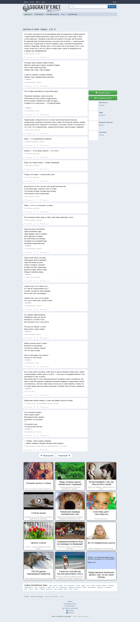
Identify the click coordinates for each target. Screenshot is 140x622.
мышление (111, 585)
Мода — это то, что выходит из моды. (38, 205)
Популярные (39, 14)
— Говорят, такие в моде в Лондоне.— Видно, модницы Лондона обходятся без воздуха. (44, 442)
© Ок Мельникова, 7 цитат (32, 111)
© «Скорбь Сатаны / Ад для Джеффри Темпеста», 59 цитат (41, 403)
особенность (42, 587)
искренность (71, 585)
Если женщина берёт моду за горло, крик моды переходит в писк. (49, 217)
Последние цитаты (70, 606)
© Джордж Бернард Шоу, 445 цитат (34, 142)
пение (49, 587)
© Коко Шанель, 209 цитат (32, 153)
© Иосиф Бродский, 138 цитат (33, 82)
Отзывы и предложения (71, 608)
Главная (26, 596)
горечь (55, 585)
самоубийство (92, 587)
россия (84, 587)
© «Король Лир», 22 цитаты (32, 277)
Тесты (43, 2)
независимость (28, 587)
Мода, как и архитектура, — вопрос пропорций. (42, 162)
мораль (104, 585)
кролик (78, 585)
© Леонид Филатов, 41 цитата (33, 306)
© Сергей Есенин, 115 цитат (32, 54)
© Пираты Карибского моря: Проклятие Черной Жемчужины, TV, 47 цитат (45, 446)
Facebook (71, 610)
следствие (100, 587)
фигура (60, 589)
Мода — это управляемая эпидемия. (38, 138)
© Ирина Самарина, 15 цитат (32, 334)
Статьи (32, 2)
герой (50, 585)
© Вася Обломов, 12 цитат (32, 196)
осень (36, 587)
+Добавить (28, 14)
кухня (88, 585)
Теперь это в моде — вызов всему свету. (39, 174)
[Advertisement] (70, 22)
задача (61, 585)
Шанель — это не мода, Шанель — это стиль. (41, 150)
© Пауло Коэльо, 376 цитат (32, 130)
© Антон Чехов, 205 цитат (31, 177)
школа (70, 589)
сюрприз (42, 589)
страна (36, 589)
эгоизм (76, 589)
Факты (38, 2)
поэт (57, 587)
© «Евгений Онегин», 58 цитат (33, 248)
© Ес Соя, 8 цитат (29, 391)
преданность (63, 587)
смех (25, 589)
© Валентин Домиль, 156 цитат (33, 220)
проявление (72, 587)
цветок (66, 589)
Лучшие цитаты (104, 92)
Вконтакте (71, 613)
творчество (49, 589)
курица (83, 585)
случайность (108, 587)
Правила (70, 601)
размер (79, 587)
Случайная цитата (52, 14)
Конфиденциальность (70, 604)
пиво (53, 587)
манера (99, 585)
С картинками (72, 14)
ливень (93, 585)
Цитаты (26, 2)
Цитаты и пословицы (37, 596)
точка (55, 589)
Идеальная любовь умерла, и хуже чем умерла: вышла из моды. (48, 400)
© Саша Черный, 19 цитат (31, 363)
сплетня (30, 589)
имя (65, 585)
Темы (63, 14)
